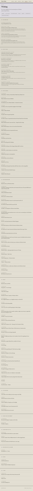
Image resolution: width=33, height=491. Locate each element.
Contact (30, 1)
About (16, 1)
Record (19, 1)
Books (13, 1)
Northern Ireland (14, 13)
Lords (23, 1)
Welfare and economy (5, 15)
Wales (19, 13)
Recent (3, 13)
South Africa (8, 13)
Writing (26, 1)
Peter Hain (3, 1)
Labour (23, 13)
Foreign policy (28, 13)
